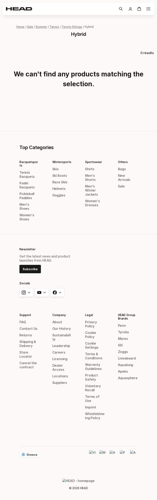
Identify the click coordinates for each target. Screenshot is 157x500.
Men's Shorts (90, 177)
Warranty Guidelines (93, 367)
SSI (120, 345)
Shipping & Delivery (27, 344)
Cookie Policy (90, 335)
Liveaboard (127, 358)
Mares (123, 339)
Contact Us (28, 329)
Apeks (123, 371)
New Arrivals (124, 177)
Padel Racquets (27, 185)
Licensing (59, 359)
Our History (61, 329)
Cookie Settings (92, 345)
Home (20, 26)
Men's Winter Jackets (91, 190)
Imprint (90, 407)
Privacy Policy (91, 324)
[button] (120, 8)
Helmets (59, 189)
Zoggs (123, 352)
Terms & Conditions (93, 356)
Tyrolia (123, 332)
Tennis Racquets (27, 174)
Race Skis (59, 182)
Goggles (58, 195)
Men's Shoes (24, 206)
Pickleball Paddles (26, 196)
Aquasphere (128, 378)
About (57, 322)
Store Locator (25, 354)
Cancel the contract (28, 365)
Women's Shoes (26, 217)
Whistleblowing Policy (94, 416)
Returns (25, 335)
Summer (41, 26)
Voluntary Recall (93, 388)
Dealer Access (58, 367)
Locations (60, 376)
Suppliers (59, 383)
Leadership (61, 346)
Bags (122, 169)
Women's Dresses (92, 203)
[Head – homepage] (61, 8)
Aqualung (125, 365)
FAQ (22, 322)
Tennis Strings (72, 26)
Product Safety (91, 377)
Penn (122, 325)
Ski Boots (59, 175)
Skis (55, 169)
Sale (30, 26)
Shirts (89, 169)
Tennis (54, 26)
